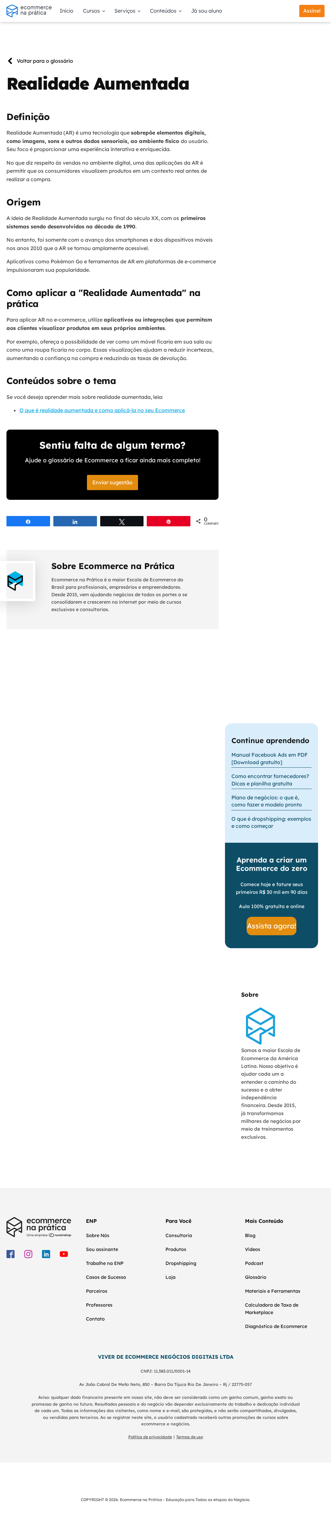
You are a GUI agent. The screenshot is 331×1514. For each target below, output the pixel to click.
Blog (250, 1235)
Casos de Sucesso (106, 1277)
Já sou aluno (206, 10)
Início (66, 10)
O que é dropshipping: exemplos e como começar (271, 822)
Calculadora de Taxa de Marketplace (271, 1308)
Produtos (176, 1249)
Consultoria (179, 1235)
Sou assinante (102, 1249)
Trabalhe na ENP (104, 1263)
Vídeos (252, 1249)
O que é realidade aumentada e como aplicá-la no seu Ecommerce (102, 410)
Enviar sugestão (112, 482)
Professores (99, 1305)
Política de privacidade (150, 1436)
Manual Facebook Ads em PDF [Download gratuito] (269, 758)
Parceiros (96, 1291)
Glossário (255, 1277)
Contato (95, 1319)
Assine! (312, 10)
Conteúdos (163, 10)
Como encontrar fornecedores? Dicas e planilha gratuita (270, 779)
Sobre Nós (97, 1235)
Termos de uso (189, 1436)
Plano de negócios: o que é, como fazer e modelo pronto (266, 801)
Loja (171, 1277)
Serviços (124, 10)
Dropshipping (181, 1263)
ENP (91, 1221)
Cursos (91, 10)
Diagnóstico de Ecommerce (276, 1326)
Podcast (254, 1263)
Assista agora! (271, 925)
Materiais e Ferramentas (272, 1291)
